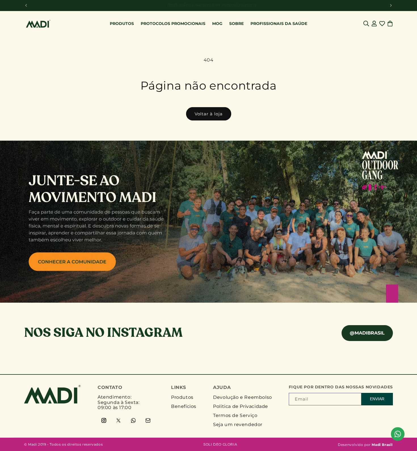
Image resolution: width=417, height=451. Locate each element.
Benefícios (183, 406)
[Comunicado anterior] (26, 5)
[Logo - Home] (52, 402)
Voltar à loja (209, 114)
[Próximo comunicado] (391, 5)
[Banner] (208, 222)
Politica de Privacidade (240, 406)
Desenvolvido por (365, 444)
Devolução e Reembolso (242, 397)
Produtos (182, 397)
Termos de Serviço (235, 415)
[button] (366, 23)
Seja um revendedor (237, 424)
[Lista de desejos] (382, 23)
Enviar (377, 399)
